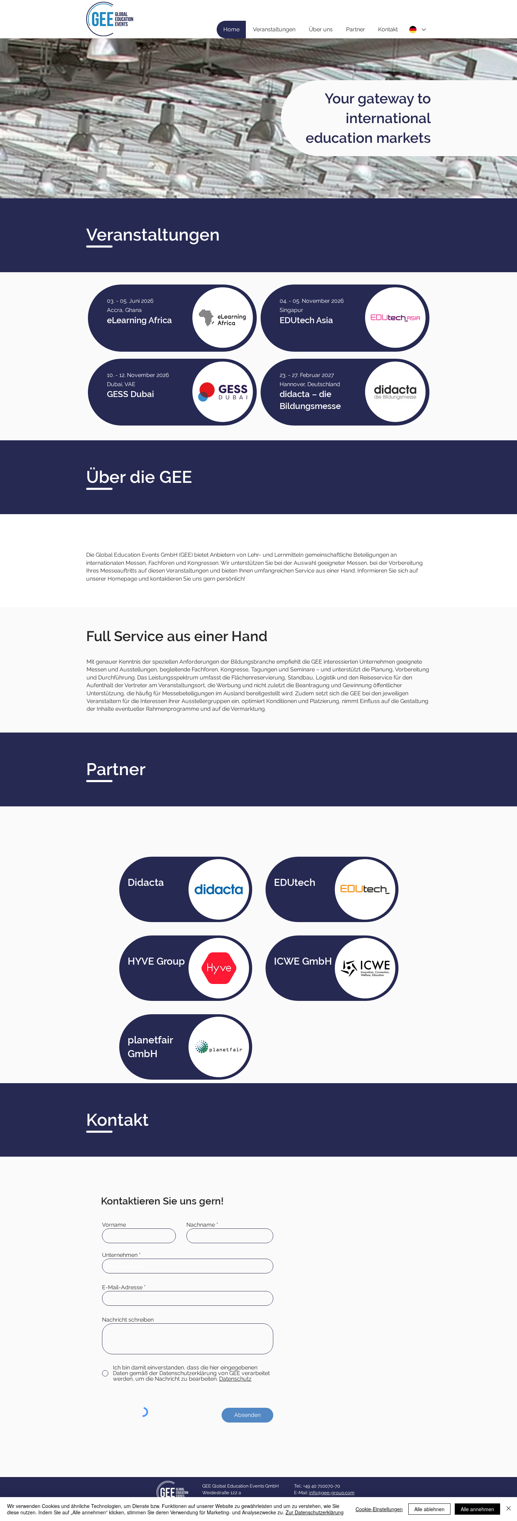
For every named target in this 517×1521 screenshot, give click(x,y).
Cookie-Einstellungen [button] (379, 1509)
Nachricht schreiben (128, 1320)
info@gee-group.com (332, 1492)
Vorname (114, 1225)
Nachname (200, 1225)
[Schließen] (508, 1509)
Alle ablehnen (429, 1509)
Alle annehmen (477, 1509)
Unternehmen (120, 1255)
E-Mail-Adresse (122, 1287)
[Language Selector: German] (417, 29)
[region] (172, 318)
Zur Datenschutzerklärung (315, 1512)
